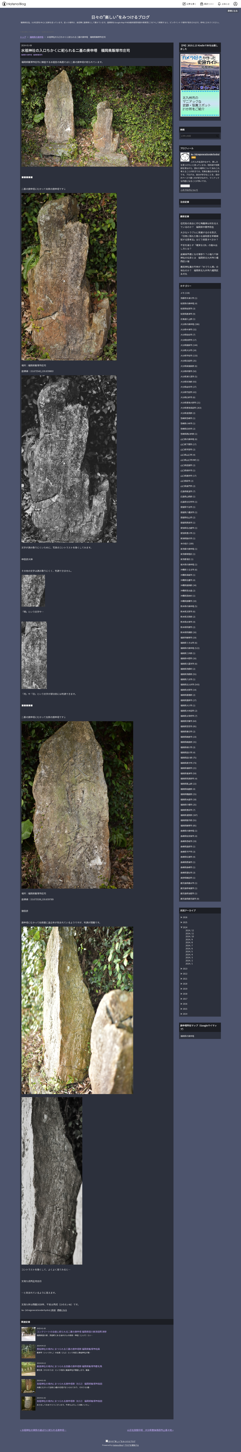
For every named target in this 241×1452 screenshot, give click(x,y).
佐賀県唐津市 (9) (187, 313)
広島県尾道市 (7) (187, 491)
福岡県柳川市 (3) (187, 747)
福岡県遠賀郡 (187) (188, 815)
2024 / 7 (189, 945)
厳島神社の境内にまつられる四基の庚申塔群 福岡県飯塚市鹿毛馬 (69, 1366)
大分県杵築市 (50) (188, 371)
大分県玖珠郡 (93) (188, 381)
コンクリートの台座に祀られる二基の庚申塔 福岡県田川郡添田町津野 (72, 1331)
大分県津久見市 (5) (188, 376)
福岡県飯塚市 (37, 55)
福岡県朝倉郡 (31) (188, 741)
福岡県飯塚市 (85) (188, 825)
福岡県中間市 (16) (188, 658)
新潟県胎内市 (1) (187, 538)
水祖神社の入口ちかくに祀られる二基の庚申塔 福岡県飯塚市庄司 (75, 50)
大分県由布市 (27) (188, 386)
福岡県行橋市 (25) (188, 804)
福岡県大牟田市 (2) (188, 710)
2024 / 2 (189, 960)
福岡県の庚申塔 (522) (189, 648)
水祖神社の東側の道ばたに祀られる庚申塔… (43, 1430)
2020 (185, 983)
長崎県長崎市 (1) (187, 867)
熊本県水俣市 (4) (187, 621)
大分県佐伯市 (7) (187, 334)
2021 (185, 978)
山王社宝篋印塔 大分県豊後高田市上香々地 (150, 1430)
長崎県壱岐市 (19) (188, 841)
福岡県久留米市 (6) (188, 663)
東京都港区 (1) (186, 559)
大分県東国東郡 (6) (188, 366)
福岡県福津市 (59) (188, 773)
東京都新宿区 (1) (187, 553)
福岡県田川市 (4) (187, 752)
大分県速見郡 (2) (187, 413)
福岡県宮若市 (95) (188, 726)
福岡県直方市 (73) (188, 762)
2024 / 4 (189, 954)
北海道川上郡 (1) (187, 318)
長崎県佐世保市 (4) (188, 835)
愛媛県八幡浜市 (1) (188, 512)
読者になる (233, 10)
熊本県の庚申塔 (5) (188, 606)
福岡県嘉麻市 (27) (188, 700)
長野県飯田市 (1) (187, 877)
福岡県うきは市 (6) (188, 642)
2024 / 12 (189, 930)
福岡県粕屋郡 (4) (187, 788)
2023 (185, 968)
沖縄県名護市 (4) (187, 580)
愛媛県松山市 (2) (187, 517)
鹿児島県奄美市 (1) (188, 888)
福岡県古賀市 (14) (188, 689)
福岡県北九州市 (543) (189, 684)
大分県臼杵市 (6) (187, 397)
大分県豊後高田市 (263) (190, 407)
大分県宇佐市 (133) (188, 355)
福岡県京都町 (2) (187, 668)
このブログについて (189, 189)
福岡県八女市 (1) (187, 679)
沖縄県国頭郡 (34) (188, 585)
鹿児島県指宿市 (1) (188, 893)
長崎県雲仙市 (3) (187, 872)
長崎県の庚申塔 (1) (188, 830)
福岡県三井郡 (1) (187, 653)
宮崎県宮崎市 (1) (187, 418)
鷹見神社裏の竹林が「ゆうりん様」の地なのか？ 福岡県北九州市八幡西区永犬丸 (199, 270)
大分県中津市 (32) (188, 329)
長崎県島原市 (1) (187, 846)
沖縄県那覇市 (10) (188, 600)
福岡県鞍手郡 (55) (188, 820)
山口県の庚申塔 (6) (188, 439)
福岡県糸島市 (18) (188, 799)
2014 (185, 1013)
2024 (185, 927)
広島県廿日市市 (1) (188, 501)
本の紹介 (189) (187, 543)
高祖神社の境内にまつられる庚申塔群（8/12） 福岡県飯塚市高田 (69, 1401)
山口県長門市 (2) (187, 486)
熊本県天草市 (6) (187, 611)
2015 (185, 1008)
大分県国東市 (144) (188, 345)
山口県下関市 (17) (188, 444)
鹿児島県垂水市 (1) (188, 883)
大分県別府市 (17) (188, 339)
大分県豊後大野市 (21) (190, 402)
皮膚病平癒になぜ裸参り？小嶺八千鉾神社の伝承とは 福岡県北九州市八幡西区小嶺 (199, 258)
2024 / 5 (189, 951)
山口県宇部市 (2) (187, 449)
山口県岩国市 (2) (187, 465)
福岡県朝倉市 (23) (188, 736)
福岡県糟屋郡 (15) (188, 794)
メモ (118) (185, 292)
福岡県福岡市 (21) (188, 768)
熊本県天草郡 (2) (187, 616)
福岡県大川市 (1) (187, 705)
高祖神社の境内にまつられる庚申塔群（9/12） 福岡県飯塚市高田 (69, 1383)
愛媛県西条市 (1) (187, 522)
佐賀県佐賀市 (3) (187, 308)
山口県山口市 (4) (187, 454)
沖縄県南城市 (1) (187, 574)
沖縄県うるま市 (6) (188, 569)
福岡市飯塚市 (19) (188, 637)
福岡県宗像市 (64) (188, 721)
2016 (185, 1003)
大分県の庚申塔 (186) (189, 324)
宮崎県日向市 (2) (187, 428)
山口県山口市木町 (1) (189, 459)
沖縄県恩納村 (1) (187, 595)
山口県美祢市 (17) (188, 475)
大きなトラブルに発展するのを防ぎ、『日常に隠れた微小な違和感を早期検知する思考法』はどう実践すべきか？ (199, 236)
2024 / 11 (189, 933)
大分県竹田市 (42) (188, 392)
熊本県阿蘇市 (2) (187, 627)
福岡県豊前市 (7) (187, 809)
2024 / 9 (189, 939)
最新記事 (184, 216)
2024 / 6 (189, 948)
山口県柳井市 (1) (187, 470)
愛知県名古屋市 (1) (188, 527)
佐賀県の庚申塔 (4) (188, 303)
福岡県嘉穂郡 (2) (187, 694)
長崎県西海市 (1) (187, 862)
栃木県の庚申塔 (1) (188, 564)
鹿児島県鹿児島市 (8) (189, 898)
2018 (185, 993)
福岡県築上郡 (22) (188, 783)
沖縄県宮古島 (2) (187, 590)
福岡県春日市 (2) (187, 731)
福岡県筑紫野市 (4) (188, 778)
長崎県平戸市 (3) (187, 851)
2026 (185, 917)
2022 (185, 973)
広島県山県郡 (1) (187, 496)
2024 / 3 (189, 957)
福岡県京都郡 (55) (188, 674)
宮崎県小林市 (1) (187, 423)
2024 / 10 (189, 936)
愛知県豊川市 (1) (187, 533)
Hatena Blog (118, 1445)
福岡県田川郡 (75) (188, 757)
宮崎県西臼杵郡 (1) (188, 433)
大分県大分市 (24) (188, 350)
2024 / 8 (189, 942)
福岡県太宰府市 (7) (188, 715)
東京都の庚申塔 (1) (188, 548)
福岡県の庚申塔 (26, 55)
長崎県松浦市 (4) (187, 856)
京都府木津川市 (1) (188, 298)
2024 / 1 (189, 963)
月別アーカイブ (188, 910)
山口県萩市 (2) (186, 480)
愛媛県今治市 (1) (187, 506)
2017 (185, 998)
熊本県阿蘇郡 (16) (188, 632)
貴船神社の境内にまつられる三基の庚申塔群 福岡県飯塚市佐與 (68, 1349)
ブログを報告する (131, 1445)
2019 (185, 988)
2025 (185, 922)
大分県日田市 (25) (188, 360)
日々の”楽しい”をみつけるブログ (120, 17)
